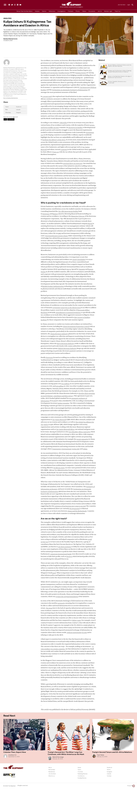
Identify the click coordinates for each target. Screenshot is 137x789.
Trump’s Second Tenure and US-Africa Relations (112, 752)
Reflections (52, 11)
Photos (78, 11)
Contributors (81, 776)
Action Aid (75, 449)
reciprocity (61, 603)
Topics (79, 769)
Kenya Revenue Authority (65, 343)
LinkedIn (18, 109)
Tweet (7, 106)
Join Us (100, 11)
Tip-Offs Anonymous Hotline (68, 211)
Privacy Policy (130, 785)
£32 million (65, 384)
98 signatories (74, 508)
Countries (80, 771)
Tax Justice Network (59, 419)
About (50, 767)
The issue (49, 608)
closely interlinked (78, 259)
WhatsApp (8, 112)
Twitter (109, 769)
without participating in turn (77, 632)
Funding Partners (82, 778)
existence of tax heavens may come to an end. (70, 506)
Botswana (45, 214)
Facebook (18, 106)
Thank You (117, 11)
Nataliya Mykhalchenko (10, 39)
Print (6, 109)
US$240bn (63, 122)
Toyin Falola (100, 755)
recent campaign (82, 439)
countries (64, 149)
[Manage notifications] (133, 786)
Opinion (44, 11)
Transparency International (61, 449)
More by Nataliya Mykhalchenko (10, 98)
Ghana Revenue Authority (59, 334)
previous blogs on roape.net (72, 163)
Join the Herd (121, 5)
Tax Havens (10, 119)
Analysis (37, 11)
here (53, 573)
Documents (92, 11)
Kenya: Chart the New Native (24, 11)
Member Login (108, 11)
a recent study (47, 96)
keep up (56, 152)
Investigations (61, 11)
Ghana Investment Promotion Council (76, 326)
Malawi (55, 214)
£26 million (60, 386)
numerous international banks (61, 554)
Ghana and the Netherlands (77, 511)
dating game (76, 620)
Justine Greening (63, 403)
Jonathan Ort (12, 755)
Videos (84, 11)
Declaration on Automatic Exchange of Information (70, 90)
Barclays (69, 556)
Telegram (18, 112)
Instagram (109, 771)
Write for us (52, 776)
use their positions (64, 547)
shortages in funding (75, 127)
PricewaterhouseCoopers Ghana (56, 236)
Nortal (90, 223)
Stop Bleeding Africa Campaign (79, 432)
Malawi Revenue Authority (67, 348)
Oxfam (85, 449)
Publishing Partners (82, 773)
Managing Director (78, 216)
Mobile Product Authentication (53, 286)
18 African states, (59, 468)
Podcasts (70, 11)
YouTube (109, 776)
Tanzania (82, 269)
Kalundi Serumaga (58, 757)
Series (79, 767)
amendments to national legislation (68, 312)
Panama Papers (80, 73)
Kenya (69, 269)
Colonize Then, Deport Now (14, 752)
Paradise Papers (63, 73)
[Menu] (5, 5)
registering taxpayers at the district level (67, 307)
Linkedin (109, 773)
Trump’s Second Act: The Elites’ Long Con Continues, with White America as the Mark (66, 753)
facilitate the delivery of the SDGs (53, 140)
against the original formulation (67, 596)
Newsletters (52, 771)
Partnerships (52, 769)
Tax (5, 119)
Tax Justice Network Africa (65, 429)
